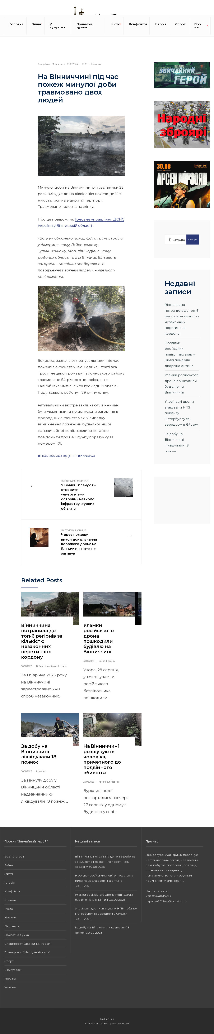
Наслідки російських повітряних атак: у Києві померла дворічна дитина (180, 354)
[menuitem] (36, 25)
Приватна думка (84, 25)
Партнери (11, 926)
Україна (10, 978)
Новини (96, 64)
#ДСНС (70, 456)
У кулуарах (57, 25)
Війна (36, 24)
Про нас (197, 25)
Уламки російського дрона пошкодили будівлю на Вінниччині (98, 638)
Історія (161, 24)
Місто (115, 24)
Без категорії (14, 856)
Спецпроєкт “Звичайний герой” (27, 943)
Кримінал (104, 781)
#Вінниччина (50, 456)
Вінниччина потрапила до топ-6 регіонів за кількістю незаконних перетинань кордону (41, 641)
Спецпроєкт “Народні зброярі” (27, 952)
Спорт (180, 24)
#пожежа (86, 456)
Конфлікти (138, 24)
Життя (9, 873)
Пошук (192, 239)
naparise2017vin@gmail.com (166, 901)
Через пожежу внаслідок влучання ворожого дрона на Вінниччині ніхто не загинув (79, 542)
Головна (16, 24)
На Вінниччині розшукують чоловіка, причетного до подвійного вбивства (102, 759)
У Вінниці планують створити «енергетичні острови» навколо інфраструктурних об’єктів (78, 494)
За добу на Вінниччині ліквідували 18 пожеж (38, 754)
